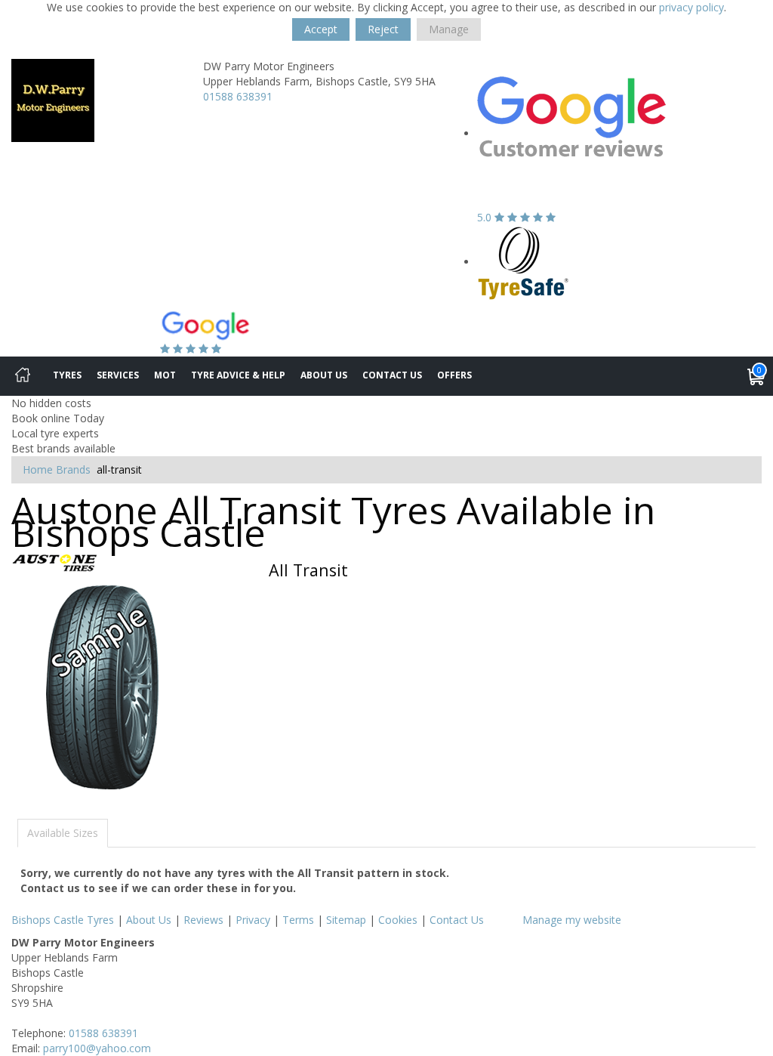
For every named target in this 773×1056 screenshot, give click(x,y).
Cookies (397, 919)
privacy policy (691, 7)
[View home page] (52, 99)
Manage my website (571, 919)
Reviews (203, 919)
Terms (298, 919)
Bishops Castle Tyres (62, 919)
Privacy (253, 919)
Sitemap (346, 919)
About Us (323, 375)
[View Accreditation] (523, 262)
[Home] (22, 376)
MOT (165, 375)
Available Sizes (62, 833)
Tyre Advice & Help (238, 375)
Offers (454, 375)
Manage (449, 29)
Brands (73, 469)
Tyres (67, 375)
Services (118, 375)
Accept (320, 29)
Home (38, 469)
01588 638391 (238, 96)
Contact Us (392, 375)
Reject (383, 29)
